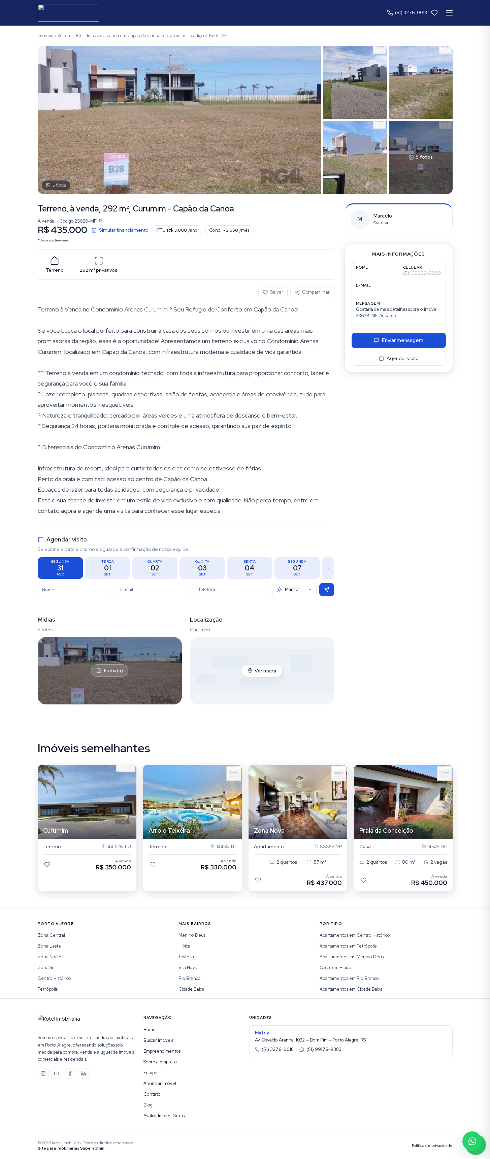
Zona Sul (47, 967)
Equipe (150, 1072)
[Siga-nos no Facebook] (70, 1073)
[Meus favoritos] (434, 13)
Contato (152, 1094)
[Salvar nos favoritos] (47, 865)
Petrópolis (48, 989)
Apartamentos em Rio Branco (349, 978)
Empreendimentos (162, 1051)
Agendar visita (403, 358)
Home (149, 1029)
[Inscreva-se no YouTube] (56, 1073)
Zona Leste (49, 946)
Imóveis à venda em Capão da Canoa (124, 35)
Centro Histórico (54, 978)
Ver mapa (265, 671)
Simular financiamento (124, 230)
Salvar (276, 292)
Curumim (175, 35)
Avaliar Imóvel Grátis (164, 1116)
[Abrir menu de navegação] (449, 13)
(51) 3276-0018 (411, 12)
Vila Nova (187, 967)
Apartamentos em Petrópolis (348, 946)
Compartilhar (316, 292)
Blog (148, 1105)
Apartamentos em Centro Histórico (355, 935)
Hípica (184, 946)
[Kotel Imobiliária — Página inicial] (68, 13)
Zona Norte (49, 957)
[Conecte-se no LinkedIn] (83, 1073)
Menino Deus (191, 935)
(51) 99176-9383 (323, 1049)
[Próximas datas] (328, 568)
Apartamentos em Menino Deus (352, 957)
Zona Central (51, 935)
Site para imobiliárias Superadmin (71, 1148)
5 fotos (59, 185)
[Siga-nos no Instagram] (43, 1073)
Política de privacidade (432, 1145)
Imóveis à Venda (54, 35)
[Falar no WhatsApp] (472, 1141)
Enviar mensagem (402, 340)
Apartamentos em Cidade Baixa (351, 989)
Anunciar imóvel (159, 1083)
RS (78, 35)
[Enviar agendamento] (326, 589)
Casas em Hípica (335, 967)
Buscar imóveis (158, 1040)
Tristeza (186, 957)
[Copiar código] (101, 221)
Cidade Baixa (191, 989)
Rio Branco (189, 978)
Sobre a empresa (160, 1062)
